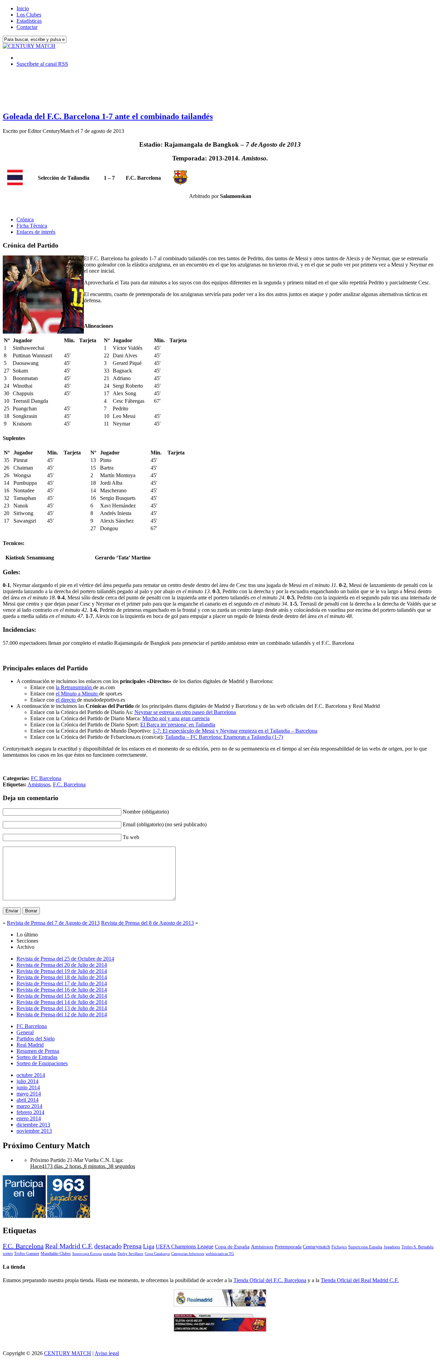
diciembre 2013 (33, 1125)
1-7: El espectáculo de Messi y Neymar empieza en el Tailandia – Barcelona (235, 731)
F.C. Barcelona (69, 784)
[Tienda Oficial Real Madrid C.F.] (220, 1305)
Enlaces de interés (35, 232)
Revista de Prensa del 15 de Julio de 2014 (61, 996)
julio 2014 (27, 1081)
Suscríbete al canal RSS (42, 64)
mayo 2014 (28, 1094)
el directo (66, 700)
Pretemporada (288, 1246)
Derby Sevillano (130, 1253)
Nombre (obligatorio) (146, 812)
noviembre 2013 (34, 1131)
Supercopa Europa (87, 1253)
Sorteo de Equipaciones (42, 1063)
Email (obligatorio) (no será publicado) (165, 824)
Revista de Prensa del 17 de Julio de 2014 (61, 983)
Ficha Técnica (31, 226)
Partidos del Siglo (35, 1038)
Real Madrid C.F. (69, 1246)
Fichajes (339, 1246)
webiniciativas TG (220, 1254)
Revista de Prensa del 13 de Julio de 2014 (61, 1008)
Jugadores (392, 1247)
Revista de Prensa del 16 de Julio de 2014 (61, 990)
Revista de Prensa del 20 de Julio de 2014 (61, 965)
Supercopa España (365, 1246)
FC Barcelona (46, 778)
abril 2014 (27, 1100)
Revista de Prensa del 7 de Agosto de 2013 (53, 923)
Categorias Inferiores (187, 1254)
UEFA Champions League (184, 1247)
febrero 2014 (30, 1112)
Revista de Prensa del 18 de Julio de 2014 (61, 977)
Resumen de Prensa (37, 1051)
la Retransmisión (74, 687)
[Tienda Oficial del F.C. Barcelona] (220, 1330)
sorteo (8, 1253)
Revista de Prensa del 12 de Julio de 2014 (61, 1014)
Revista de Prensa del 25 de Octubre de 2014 (65, 959)
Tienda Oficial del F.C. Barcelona (269, 1280)
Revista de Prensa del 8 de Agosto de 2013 (147, 923)
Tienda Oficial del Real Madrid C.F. (360, 1280)
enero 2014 (28, 1118)
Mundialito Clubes (56, 1253)
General (25, 1032)
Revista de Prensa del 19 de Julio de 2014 (61, 971)
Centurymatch (316, 1246)
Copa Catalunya (157, 1254)
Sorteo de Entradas (36, 1057)
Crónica (25, 219)
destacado (108, 1246)
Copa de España (232, 1246)
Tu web (131, 837)
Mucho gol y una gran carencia (176, 718)
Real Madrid (30, 1045)
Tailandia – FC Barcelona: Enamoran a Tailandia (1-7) (224, 737)
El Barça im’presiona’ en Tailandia (177, 724)
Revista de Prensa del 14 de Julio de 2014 (61, 1002)
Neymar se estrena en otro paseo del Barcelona (185, 712)
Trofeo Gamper (26, 1253)
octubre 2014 (30, 1075)
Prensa (132, 1246)
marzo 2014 (29, 1106)
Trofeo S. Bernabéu (417, 1247)
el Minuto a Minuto (77, 693)
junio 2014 (28, 1087)
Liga (148, 1246)
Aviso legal (107, 1353)
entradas (109, 1253)
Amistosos (39, 784)
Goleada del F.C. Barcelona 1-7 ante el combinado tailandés (108, 116)
